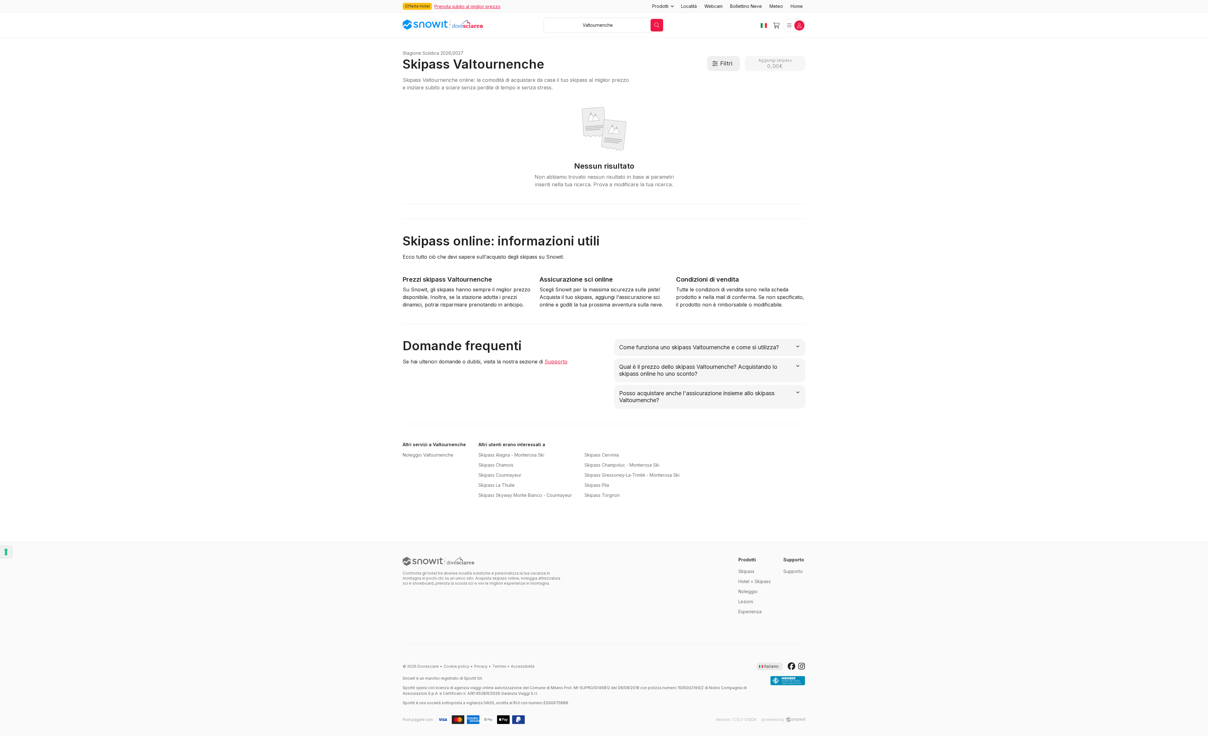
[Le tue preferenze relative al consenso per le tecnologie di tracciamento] (6, 552)
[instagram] (801, 666)
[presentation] (770, 666)
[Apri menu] (794, 25)
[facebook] (791, 666)
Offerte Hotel (417, 6)
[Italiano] (764, 25)
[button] (663, 6)
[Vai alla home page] (438, 561)
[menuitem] (689, 6)
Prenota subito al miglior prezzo (467, 6)
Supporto (556, 361)
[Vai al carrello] (776, 25)
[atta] (787, 681)
